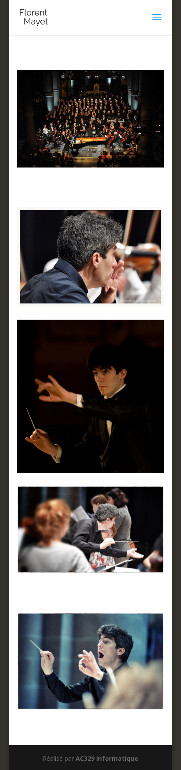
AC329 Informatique (107, 758)
